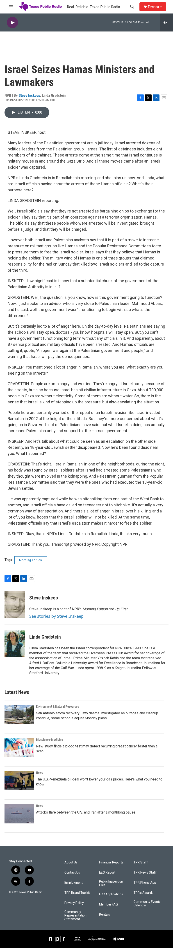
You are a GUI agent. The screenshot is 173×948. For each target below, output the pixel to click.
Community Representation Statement (75, 915)
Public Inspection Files (111, 883)
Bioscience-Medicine (49, 739)
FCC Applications (111, 894)
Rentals (104, 914)
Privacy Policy (74, 903)
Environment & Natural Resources (57, 706)
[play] (12, 22)
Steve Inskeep (29, 95)
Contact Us (72, 872)
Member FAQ (108, 904)
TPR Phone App (145, 882)
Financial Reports (111, 862)
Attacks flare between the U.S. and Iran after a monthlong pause (85, 812)
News (39, 772)
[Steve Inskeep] (15, 604)
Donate (155, 6)
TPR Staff (141, 862)
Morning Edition (30, 560)
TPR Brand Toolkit (77, 892)
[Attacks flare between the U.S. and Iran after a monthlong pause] (19, 813)
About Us (70, 862)
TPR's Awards (143, 892)
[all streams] (166, 22)
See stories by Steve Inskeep (56, 616)
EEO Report (107, 872)
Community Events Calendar (147, 903)
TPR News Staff (145, 872)
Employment (73, 882)
